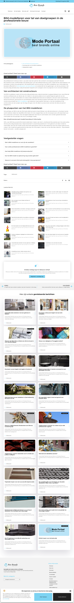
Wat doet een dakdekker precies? (48, 453)
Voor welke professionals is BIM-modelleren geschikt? (37, 147)
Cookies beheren (62, 596)
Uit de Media (17, 11)
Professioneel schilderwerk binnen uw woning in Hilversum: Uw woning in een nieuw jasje (18, 510)
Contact (43, 11)
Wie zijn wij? (25, 11)
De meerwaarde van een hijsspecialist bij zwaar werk (22, 225)
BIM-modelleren (22, 101)
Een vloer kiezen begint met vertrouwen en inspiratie (57, 234)
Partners (10, 11)
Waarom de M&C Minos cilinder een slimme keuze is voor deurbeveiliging (19, 341)
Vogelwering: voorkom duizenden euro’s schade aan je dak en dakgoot (19, 454)
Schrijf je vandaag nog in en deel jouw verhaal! (37, 269)
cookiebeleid (6, 598)
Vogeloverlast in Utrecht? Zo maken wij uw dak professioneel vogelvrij (52, 426)
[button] (70, 591)
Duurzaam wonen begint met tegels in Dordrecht (18, 369)
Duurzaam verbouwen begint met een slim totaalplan (50, 313)
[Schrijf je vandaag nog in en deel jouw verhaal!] (37, 265)
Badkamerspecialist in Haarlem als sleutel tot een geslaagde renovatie (52, 369)
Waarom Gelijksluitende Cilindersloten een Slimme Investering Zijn (19, 426)
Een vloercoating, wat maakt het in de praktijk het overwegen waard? (52, 510)
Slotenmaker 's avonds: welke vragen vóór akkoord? (57, 191)
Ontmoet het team (35, 11)
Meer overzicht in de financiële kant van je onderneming (58, 208)
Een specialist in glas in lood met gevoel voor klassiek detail (51, 398)
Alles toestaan (43, 596)
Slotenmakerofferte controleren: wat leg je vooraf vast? (23, 208)
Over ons (51, 568)
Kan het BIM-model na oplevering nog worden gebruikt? (37, 155)
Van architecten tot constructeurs (30, 63)
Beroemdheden (52, 572)
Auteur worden (52, 576)
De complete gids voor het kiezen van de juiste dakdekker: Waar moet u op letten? (52, 482)
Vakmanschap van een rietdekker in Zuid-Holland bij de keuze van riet (19, 398)
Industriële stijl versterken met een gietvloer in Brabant (23, 242)
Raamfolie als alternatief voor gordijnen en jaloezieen (22, 217)
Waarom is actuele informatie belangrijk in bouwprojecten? (37, 160)
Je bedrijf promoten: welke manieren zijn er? (21, 251)
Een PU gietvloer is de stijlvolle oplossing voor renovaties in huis (17, 539)
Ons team (51, 570)
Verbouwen (8, 24)
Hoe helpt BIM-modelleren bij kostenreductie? (37, 151)
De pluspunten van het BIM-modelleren (32, 65)
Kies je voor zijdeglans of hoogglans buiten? (51, 341)
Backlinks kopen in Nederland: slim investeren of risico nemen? (53, 583)
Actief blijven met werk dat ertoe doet (54, 242)
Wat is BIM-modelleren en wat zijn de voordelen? (37, 142)
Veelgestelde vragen (27, 67)
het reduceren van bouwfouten (26, 86)
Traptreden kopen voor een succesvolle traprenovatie (19, 482)
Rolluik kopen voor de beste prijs (48, 538)
